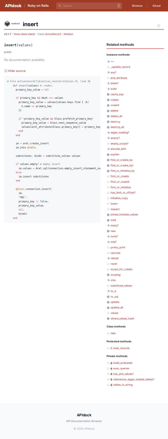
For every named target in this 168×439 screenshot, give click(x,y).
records (115, 252)
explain (115, 154)
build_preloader (123, 362)
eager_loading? (120, 132)
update (115, 301)
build (114, 88)
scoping (115, 274)
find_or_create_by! (122, 165)
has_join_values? (123, 373)
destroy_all (117, 127)
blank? (114, 83)
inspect (115, 209)
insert (114, 203)
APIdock (13, 5)
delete (114, 110)
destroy (115, 121)
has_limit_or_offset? (123, 192)
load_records (121, 348)
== (112, 61)
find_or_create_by (122, 159)
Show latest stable (25, 34)
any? (113, 72)
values (114, 313)
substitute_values (121, 285)
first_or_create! (120, 181)
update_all (117, 307)
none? (114, 236)
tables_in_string (123, 384)
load (113, 220)
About (156, 5)
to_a (113, 291)
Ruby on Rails (38, 5)
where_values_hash (122, 318)
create (114, 99)
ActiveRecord (53, 34)
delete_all (116, 116)
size (113, 280)
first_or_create (120, 176)
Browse (137, 5)
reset (114, 263)
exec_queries (121, 368)
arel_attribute (119, 78)
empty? (115, 138)
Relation (68, 34)
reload (114, 258)
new (113, 231)
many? (114, 225)
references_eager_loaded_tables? (133, 379)
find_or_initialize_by (123, 170)
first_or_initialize (121, 187)
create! (115, 105)
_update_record (120, 66)
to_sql (114, 296)
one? (113, 241)
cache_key (117, 94)
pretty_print (118, 247)
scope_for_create (121, 269)
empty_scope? (119, 143)
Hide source (17, 71)
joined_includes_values (124, 214)
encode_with (118, 148)
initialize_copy (119, 198)
